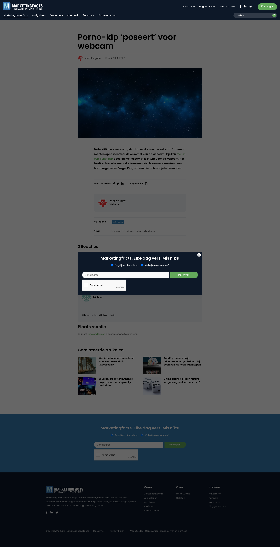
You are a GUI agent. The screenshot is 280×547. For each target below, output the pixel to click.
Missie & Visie (227, 6)
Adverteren (188, 6)
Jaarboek (72, 15)
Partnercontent (107, 15)
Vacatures (56, 15)
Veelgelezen (39, 15)
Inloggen (269, 6)
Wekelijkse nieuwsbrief (157, 265)
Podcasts (88, 15)
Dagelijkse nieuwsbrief (126, 265)
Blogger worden (207, 6)
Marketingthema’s (14, 15)
